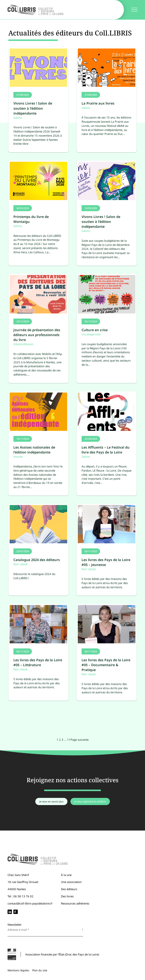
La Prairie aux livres (98, 103)
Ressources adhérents (75, 903)
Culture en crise (95, 330)
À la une (66, 875)
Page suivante (79, 739)
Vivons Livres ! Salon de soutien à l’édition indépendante (32, 108)
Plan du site (39, 970)
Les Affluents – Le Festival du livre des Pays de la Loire (106, 449)
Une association (71, 882)
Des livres (67, 896)
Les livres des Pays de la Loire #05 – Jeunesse (106, 562)
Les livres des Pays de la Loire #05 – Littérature (37, 662)
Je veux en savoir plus (51, 801)
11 (68, 739)
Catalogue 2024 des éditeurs (36, 559)
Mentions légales (18, 970)
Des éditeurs (69, 889)
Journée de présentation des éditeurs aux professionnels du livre (36, 335)
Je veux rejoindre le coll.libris (90, 801)
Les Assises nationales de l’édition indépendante (34, 449)
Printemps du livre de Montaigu (31, 219)
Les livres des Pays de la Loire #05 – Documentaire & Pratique (106, 665)
